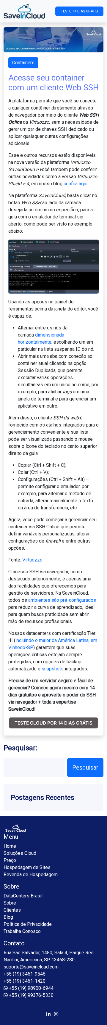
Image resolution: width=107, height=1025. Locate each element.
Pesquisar (85, 767)
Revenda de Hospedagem (31, 874)
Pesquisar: (20, 748)
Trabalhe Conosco (22, 931)
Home (10, 846)
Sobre (10, 903)
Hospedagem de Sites (27, 867)
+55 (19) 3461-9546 (24, 974)
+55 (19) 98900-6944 (31, 988)
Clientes (12, 910)
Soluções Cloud (20, 853)
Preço (10, 860)
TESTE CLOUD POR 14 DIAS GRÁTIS (53, 723)
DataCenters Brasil (23, 896)
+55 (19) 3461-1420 (24, 981)
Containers (23, 62)
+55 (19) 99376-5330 (31, 995)
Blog (8, 917)
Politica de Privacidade (28, 924)
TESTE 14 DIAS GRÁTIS (79, 11)
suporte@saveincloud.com (31, 967)
